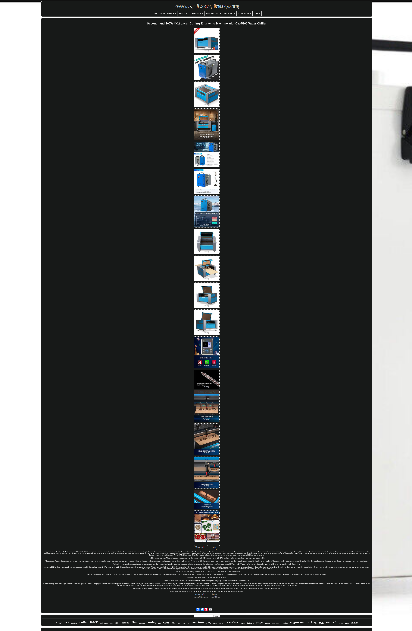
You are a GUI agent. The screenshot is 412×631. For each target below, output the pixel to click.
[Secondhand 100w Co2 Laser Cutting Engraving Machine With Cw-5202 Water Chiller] (207, 40)
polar (243, 623)
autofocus (104, 623)
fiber (134, 622)
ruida (347, 623)
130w (117, 623)
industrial (250, 623)
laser (94, 622)
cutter (84, 622)
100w (208, 623)
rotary (259, 622)
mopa (111, 623)
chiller (354, 622)
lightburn (267, 623)
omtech (331, 622)
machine (198, 622)
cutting (151, 622)
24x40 (321, 623)
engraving (297, 622)
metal (221, 623)
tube (178, 623)
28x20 (188, 623)
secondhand (232, 622)
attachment (142, 623)
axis (173, 622)
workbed (284, 623)
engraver (62, 622)
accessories (275, 623)
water (166, 622)
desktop (74, 623)
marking (311, 622)
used (159, 623)
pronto (341, 623)
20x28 (215, 623)
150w (184, 623)
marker (125, 622)
